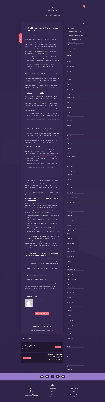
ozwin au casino (70, 302)
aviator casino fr (70, 143)
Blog (46, 15)
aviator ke (69, 148)
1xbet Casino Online (71, 104)
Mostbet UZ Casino (70, 287)
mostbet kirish (69, 266)
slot (67, 356)
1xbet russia (69, 122)
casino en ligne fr (70, 187)
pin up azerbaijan (70, 310)
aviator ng (69, 153)
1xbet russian (69, 125)
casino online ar (70, 192)
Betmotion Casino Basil (71, 171)
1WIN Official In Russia (71, 74)
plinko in (68, 343)
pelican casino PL (70, 305)
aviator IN (69, 146)
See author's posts (40, 304)
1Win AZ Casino (70, 58)
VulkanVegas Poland (71, 371)
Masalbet (68, 233)
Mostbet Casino (70, 253)
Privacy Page (52, 398)
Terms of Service (52, 396)
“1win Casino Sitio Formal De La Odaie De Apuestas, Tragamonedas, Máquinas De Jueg (76, 50)
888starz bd (69, 135)
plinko (68, 341)
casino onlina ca (70, 189)
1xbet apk (69, 84)
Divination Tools (70, 210)
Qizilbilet (68, 348)
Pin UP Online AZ (70, 323)
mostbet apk (69, 238)
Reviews (50, 15)
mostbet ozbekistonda (71, 276)
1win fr (68, 69)
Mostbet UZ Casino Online (72, 289)
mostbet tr (69, 282)
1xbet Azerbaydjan (70, 94)
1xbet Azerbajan (70, 92)
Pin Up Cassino (70, 320)
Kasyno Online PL (70, 223)
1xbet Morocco (70, 117)
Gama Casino (69, 215)
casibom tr (69, 181)
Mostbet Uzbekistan (70, 294)
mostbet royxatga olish (71, 279)
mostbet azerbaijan (70, 248)
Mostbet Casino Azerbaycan (72, 258)
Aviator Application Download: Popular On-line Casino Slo (76, 45)
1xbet (68, 81)
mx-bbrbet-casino (70, 300)
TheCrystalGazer (39, 301)
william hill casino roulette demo (47, 154)
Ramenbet (69, 351)
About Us (52, 393)
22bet (68, 130)
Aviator (68, 138)
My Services (52, 394)
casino (68, 184)
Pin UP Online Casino (71, 325)
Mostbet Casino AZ (70, 256)
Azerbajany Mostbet (71, 156)
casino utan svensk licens (72, 197)
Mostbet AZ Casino (70, 243)
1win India (69, 71)
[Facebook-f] (42, 376)
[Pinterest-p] (58, 376)
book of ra (69, 176)
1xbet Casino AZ (70, 99)
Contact (52, 391)
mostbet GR (69, 264)
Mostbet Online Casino (29, 24)
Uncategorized (70, 364)
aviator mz (69, 151)
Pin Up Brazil (69, 312)
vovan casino (69, 369)
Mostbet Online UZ (70, 271)
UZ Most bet (69, 366)
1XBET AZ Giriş (70, 89)
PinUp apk (69, 333)
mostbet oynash (70, 274)
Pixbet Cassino (70, 338)
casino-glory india (70, 199)
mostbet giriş (69, 261)
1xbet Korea (69, 112)
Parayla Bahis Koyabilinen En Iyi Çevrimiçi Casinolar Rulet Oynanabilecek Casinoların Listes (76, 41)
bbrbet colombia (70, 166)
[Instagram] (52, 376)
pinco (68, 330)
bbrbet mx (69, 169)
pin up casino (69, 315)
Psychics (68, 346)
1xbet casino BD (70, 102)
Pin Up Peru (69, 328)
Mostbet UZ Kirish (70, 292)
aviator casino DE (70, 140)
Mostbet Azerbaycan (71, 251)
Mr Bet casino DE (70, 297)
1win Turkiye (69, 76)
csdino (68, 207)
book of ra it (69, 179)
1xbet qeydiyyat (70, 120)
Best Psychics (57, 15)
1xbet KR (68, 115)
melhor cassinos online (71, 235)
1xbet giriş (69, 107)
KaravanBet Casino (70, 220)
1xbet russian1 (70, 128)
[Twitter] (47, 376)
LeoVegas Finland (70, 228)
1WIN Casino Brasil (70, 63)
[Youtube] (63, 376)
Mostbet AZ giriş (70, 246)
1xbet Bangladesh (70, 97)
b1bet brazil (69, 158)
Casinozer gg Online (71, 202)
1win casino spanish (71, 66)
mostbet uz (69, 284)
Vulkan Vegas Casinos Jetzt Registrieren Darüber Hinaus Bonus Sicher (76, 36)
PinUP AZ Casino (70, 335)
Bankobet (68, 161)
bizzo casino (69, 174)
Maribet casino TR (70, 230)
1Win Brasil (69, 61)
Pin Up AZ (69, 307)
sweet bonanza (70, 361)
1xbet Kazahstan (70, 110)
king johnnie (69, 225)
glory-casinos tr (70, 217)
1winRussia (69, 79)
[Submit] (83, 23)
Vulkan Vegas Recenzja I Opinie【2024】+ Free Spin (74, 32)
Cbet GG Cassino (70, 205)
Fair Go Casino (70, 212)
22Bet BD (68, 133)
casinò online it (70, 194)
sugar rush (69, 359)
